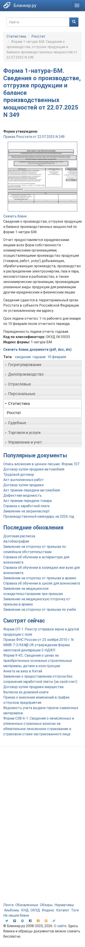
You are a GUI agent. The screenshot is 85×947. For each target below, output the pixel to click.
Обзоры (46, 905)
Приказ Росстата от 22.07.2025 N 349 (34, 137)
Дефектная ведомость (22, 495)
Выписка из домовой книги (25, 692)
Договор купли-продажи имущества (33, 687)
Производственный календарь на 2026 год (38, 516)
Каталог (62, 910)
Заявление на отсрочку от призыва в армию (39, 578)
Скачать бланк (15, 216)
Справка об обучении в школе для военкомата (41, 583)
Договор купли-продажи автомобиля (33, 469)
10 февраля (56, 357)
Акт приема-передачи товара (27, 501)
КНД (25, 910)
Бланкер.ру (25, 5)
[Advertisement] (42, 797)
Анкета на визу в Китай (22, 671)
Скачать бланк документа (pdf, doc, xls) (37, 349)
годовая (39, 357)
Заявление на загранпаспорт (26, 511)
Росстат (38, 36)
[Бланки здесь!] (7, 5)
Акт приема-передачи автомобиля (31, 490)
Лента (8, 905)
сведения (23, 357)
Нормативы (64, 905)
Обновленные (26, 905)
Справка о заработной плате (26, 506)
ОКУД (35, 910)
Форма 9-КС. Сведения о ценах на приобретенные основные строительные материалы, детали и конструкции (37, 660)
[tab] (42, 364)
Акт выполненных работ (23, 480)
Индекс (48, 910)
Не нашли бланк (16, 915)
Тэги (75, 910)
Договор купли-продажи (23, 485)
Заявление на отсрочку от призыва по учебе (39, 609)
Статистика (16, 36)
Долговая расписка (19, 536)
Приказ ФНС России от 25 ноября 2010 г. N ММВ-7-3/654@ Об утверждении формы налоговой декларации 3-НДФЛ (38, 645)
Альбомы (11, 910)
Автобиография (16, 541)
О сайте (60, 926)
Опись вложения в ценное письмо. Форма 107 (41, 464)
